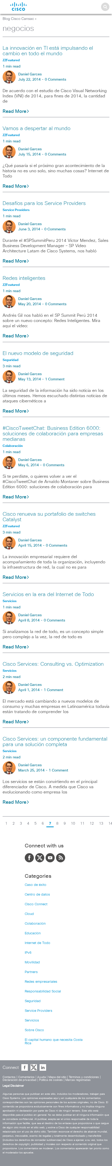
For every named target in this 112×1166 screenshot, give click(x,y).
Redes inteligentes (24, 278)
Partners (31, 972)
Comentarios (26, 1077)
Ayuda (41, 1077)
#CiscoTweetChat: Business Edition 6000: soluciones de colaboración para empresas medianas (53, 434)
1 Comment (55, 379)
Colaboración (35, 923)
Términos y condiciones (84, 1077)
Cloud (29, 914)
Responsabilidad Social (43, 991)
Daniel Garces (30, 74)
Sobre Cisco (34, 1030)
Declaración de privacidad (19, 1080)
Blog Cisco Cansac (18, 19)
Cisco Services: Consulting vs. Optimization (53, 664)
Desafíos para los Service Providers (44, 203)
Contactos (9, 1077)
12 (92, 823)
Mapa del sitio (57, 1077)
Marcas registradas (78, 1080)
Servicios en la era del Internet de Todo (48, 594)
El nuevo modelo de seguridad (38, 353)
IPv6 (28, 952)
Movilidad (32, 962)
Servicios (32, 1020)
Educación (33, 933)
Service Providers (38, 1011)
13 (101, 823)
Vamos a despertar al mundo (36, 128)
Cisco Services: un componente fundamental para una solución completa (55, 741)
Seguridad (33, 1001)
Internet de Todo (37, 943)
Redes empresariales (41, 982)
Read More (14, 111)
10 (73, 823)
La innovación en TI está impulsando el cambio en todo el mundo (48, 51)
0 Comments (55, 79)
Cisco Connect (36, 904)
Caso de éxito (35, 885)
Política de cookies (51, 1080)
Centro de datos (37, 894)
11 (82, 823)
